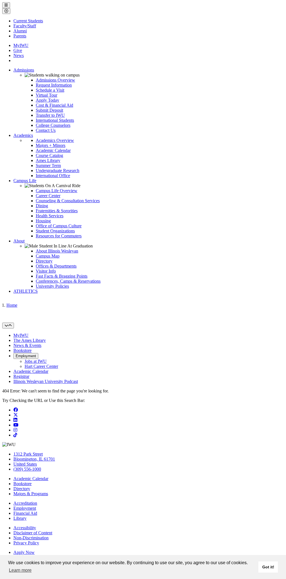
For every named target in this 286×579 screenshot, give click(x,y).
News (18, 55)
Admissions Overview (55, 80)
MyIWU (20, 45)
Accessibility (24, 527)
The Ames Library (29, 340)
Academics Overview (55, 140)
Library (20, 518)
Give (17, 50)
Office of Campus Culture (59, 225)
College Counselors (53, 125)
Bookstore (22, 350)
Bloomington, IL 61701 (34, 459)
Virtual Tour (46, 95)
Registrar (21, 376)
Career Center (48, 195)
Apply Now (24, 552)
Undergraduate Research (57, 170)
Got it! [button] (268, 567)
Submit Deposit (49, 110)
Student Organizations (55, 230)
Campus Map (47, 256)
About (19, 241)
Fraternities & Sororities (57, 210)
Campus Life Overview (56, 190)
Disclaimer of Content (32, 532)
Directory (44, 261)
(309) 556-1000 (27, 469)
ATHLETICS (25, 291)
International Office (53, 175)
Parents (19, 36)
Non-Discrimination (31, 537)
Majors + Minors (50, 145)
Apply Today (47, 100)
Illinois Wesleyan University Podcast (45, 381)
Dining (42, 205)
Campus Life (24, 180)
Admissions (23, 70)
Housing (43, 220)
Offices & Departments (56, 266)
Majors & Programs (30, 493)
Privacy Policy (26, 542)
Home (11, 305)
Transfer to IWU (50, 115)
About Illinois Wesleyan (57, 251)
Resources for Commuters (59, 235)
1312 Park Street (28, 454)
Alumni (20, 30)
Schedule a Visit (50, 90)
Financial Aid (25, 513)
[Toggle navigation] (8, 325)
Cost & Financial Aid (54, 105)
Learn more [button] (20, 570)
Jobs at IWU (36, 361)
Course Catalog (49, 155)
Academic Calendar (53, 150)
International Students (55, 120)
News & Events (27, 345)
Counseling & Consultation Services (68, 200)
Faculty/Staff (24, 25)
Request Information (54, 85)
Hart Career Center (41, 366)
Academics (23, 135)
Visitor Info (46, 271)
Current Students (28, 20)
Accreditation (25, 503)
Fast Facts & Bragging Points (61, 276)
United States (25, 464)
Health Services (49, 215)
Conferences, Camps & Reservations (68, 281)
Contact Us (46, 130)
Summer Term (48, 165)
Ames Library (48, 160)
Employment (26, 356)
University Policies (52, 286)
